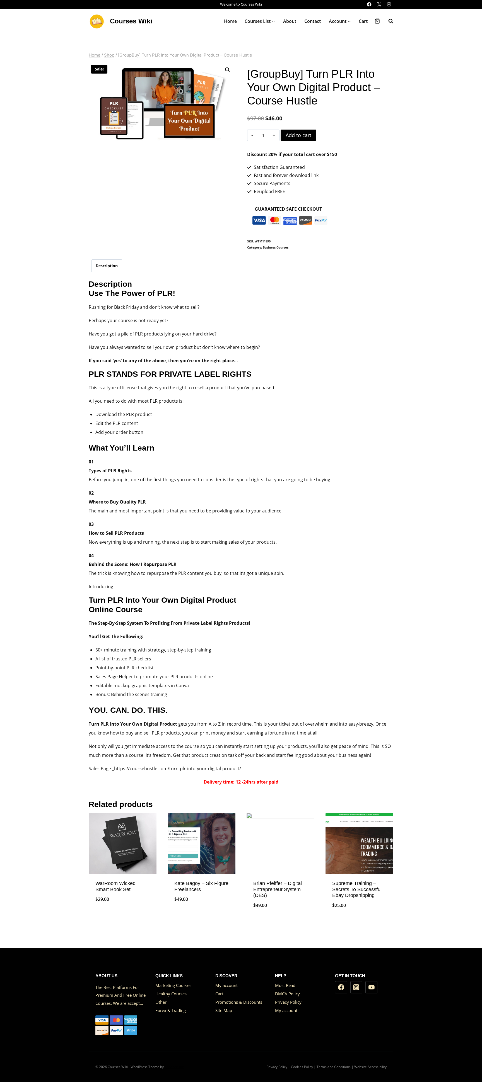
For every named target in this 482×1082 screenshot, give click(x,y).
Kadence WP (174, 1066)
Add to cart (298, 135)
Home (230, 21)
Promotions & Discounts (238, 1002)
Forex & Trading (170, 1010)
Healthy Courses (171, 993)
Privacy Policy (288, 1002)
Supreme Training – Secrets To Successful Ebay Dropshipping (357, 889)
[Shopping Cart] (377, 21)
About (289, 21)
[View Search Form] (388, 21)
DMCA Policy (287, 993)
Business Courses (275, 247)
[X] (379, 4)
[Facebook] (369, 4)
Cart (363, 21)
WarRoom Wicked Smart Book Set (115, 886)
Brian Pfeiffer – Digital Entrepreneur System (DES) (277, 889)
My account (226, 985)
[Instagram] (389, 4)
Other (161, 1002)
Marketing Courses (173, 985)
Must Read (285, 985)
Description (107, 265)
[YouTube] (371, 987)
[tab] (106, 265)
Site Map (223, 1010)
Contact (312, 21)
